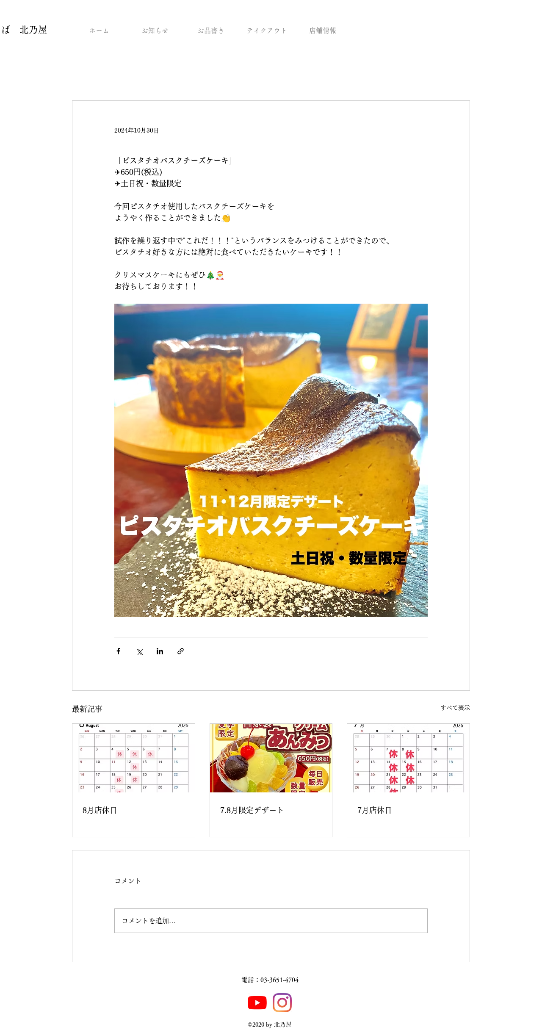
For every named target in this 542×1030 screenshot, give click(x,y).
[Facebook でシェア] (118, 651)
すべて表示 (455, 708)
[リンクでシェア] (181, 651)
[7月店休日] (408, 758)
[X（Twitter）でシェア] (139, 651)
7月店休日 (374, 810)
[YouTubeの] (257, 1002)
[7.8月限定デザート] (271, 758)
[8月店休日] (133, 758)
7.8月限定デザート (252, 810)
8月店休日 (100, 810)
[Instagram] (282, 1002)
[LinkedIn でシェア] (160, 651)
